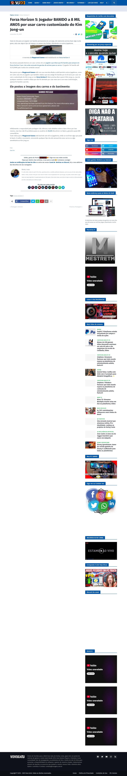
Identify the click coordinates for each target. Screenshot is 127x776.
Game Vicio (12, 150)
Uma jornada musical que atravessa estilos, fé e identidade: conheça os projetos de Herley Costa (106, 424)
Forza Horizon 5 (24, 15)
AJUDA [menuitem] (37, 3)
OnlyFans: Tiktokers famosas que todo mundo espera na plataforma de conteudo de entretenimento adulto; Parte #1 (106, 388)
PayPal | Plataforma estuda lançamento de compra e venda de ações (107, 334)
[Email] (46, 201)
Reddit (50, 131)
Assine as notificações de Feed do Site (23, 162)
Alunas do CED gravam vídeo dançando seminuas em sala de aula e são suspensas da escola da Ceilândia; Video (106, 346)
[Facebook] (76, 34)
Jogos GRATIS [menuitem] (58, 3)
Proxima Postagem (75, 207)
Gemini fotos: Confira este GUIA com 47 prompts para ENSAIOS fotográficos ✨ (106, 374)
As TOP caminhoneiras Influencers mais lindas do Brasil (106, 412)
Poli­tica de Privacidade (86, 773)
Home (75, 773)
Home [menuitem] (30, 3)
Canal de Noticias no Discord (59, 162)
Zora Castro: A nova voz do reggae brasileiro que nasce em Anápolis (106, 436)
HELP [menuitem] (101, 3)
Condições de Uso (101, 773)
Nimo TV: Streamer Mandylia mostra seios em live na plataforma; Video (106, 402)
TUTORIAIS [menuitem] (80, 3)
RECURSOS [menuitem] (70, 3)
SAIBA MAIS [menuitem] (46, 3)
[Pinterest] (42, 201)
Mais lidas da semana (95, 324)
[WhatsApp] (81, 34)
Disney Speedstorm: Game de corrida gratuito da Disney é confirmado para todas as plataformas (106, 448)
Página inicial (14, 15)
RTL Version (113, 773)
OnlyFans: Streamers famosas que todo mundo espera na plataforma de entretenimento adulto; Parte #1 (106, 361)
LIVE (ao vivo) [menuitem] (93, 3)
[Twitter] (79, 34)
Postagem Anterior (17, 207)
